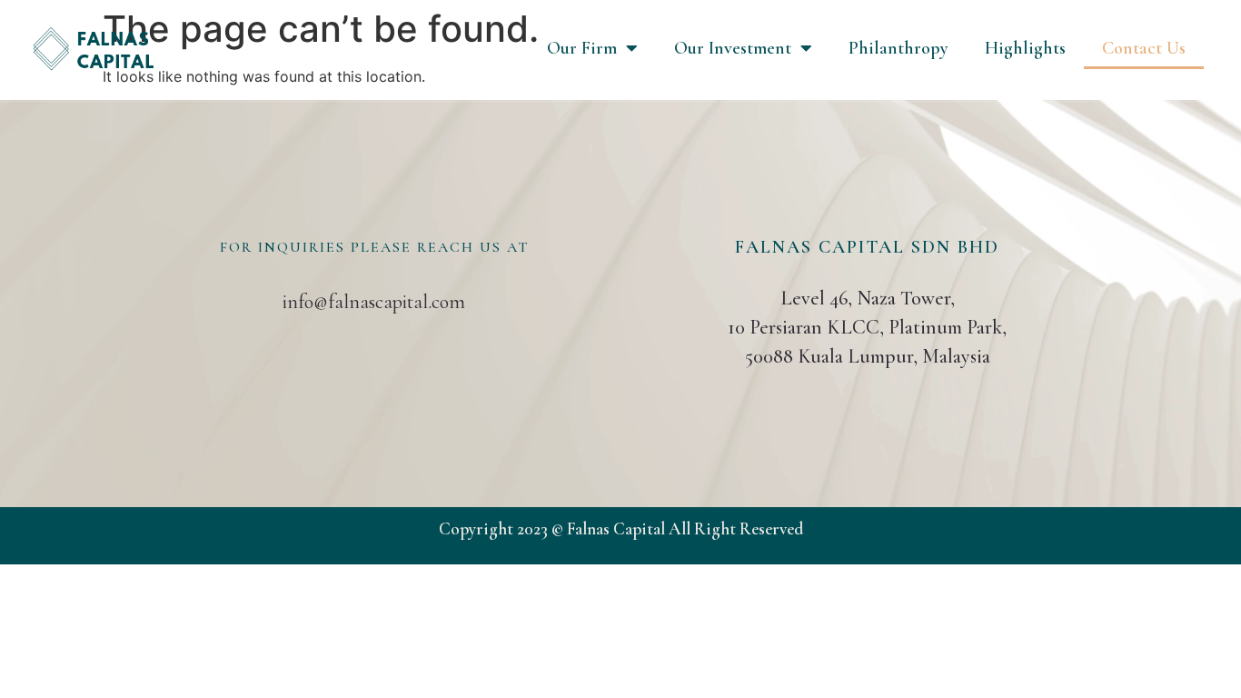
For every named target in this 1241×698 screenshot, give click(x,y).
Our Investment (732, 48)
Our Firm (582, 48)
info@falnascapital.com (374, 302)
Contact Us (1144, 48)
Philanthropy (898, 48)
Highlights (1025, 48)
